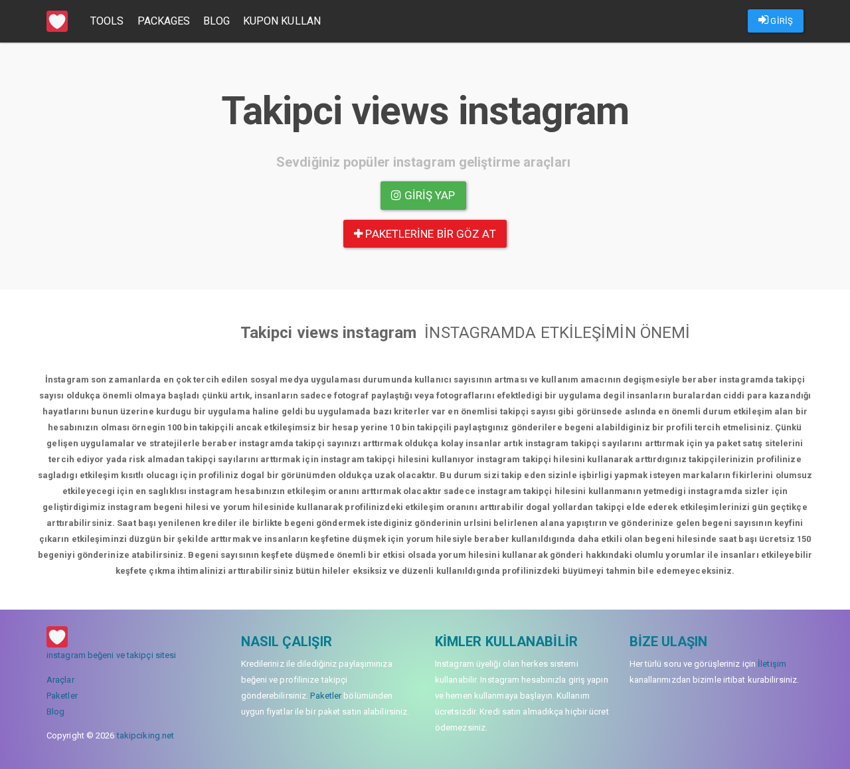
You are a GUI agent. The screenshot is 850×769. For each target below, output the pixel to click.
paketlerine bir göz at (429, 233)
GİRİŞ (780, 21)
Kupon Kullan (282, 21)
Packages (164, 21)
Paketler (62, 696)
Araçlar (60, 680)
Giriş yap (429, 195)
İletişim (772, 664)
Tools (107, 21)
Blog (216, 21)
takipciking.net (146, 735)
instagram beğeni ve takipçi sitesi (111, 655)
